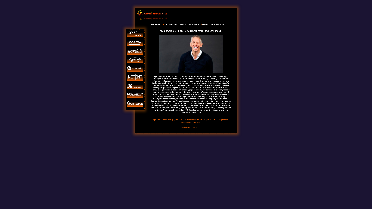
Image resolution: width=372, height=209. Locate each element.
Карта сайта (224, 120)
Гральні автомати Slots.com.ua (190, 122)
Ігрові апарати (194, 24)
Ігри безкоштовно (171, 24)
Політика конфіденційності (172, 120)
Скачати (183, 24)
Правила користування (193, 120)
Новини (205, 24)
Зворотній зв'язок (210, 120)
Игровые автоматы (217, 24)
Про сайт (156, 120)
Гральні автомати (155, 24)
